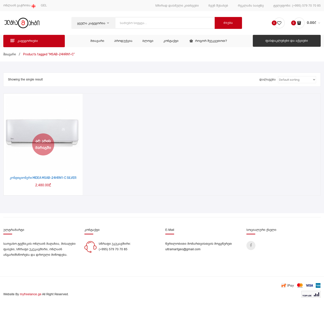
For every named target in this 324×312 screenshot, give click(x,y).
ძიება (228, 23)
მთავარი (9, 54)
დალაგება (267, 79)
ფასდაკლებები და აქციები (286, 41)
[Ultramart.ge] (22, 23)
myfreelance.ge (30, 294)
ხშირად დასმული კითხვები (177, 6)
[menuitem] (97, 41)
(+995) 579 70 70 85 (306, 6)
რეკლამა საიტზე (251, 6)
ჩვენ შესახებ (218, 6)
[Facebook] (250, 245)
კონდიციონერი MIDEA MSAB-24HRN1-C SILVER (43, 178)
